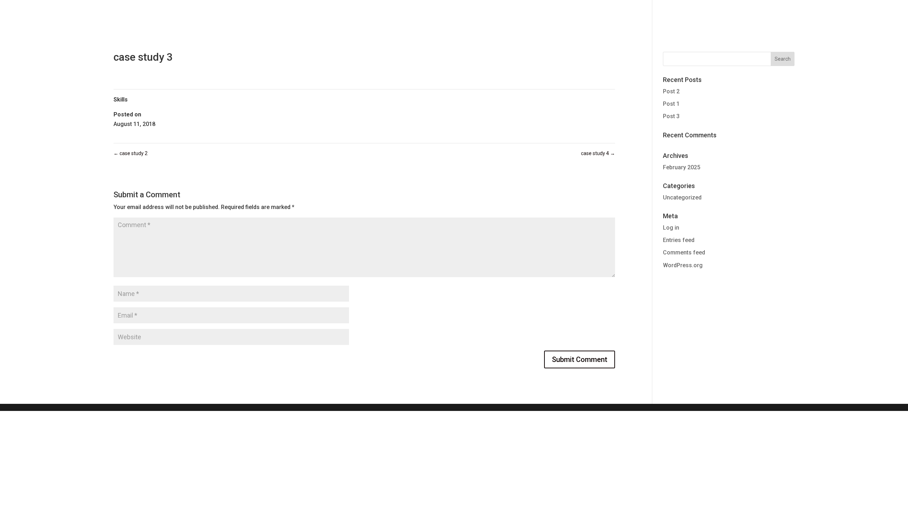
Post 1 (671, 103)
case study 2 (131, 153)
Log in (671, 227)
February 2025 (681, 167)
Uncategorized (682, 197)
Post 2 (671, 91)
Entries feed (678, 240)
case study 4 (598, 153)
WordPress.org (683, 265)
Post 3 (671, 116)
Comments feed (684, 252)
